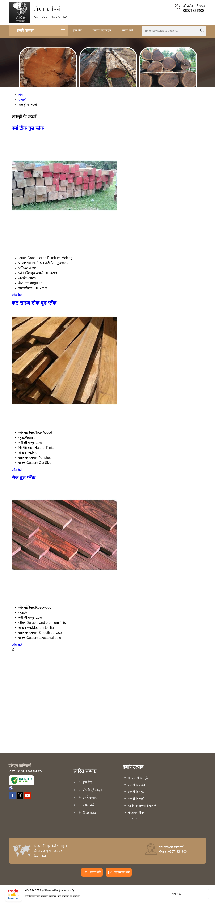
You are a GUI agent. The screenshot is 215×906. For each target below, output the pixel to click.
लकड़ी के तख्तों (136, 799)
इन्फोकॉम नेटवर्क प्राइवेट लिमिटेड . (41, 896)
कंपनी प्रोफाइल (102, 30)
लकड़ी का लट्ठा (136, 785)
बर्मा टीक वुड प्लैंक (28, 128)
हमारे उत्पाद (26, 30)
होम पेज (78, 30)
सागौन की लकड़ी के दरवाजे (142, 805)
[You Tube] (27, 797)
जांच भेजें (17, 295)
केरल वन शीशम (136, 812)
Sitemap (89, 812)
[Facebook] (12, 797)
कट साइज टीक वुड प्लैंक (34, 303)
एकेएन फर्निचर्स (50, 11)
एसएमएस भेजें (122, 872)
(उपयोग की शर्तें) (66, 890)
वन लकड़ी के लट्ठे (138, 778)
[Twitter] (20, 797)
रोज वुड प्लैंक (23, 477)
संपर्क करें (128, 30)
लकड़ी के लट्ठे (136, 792)
